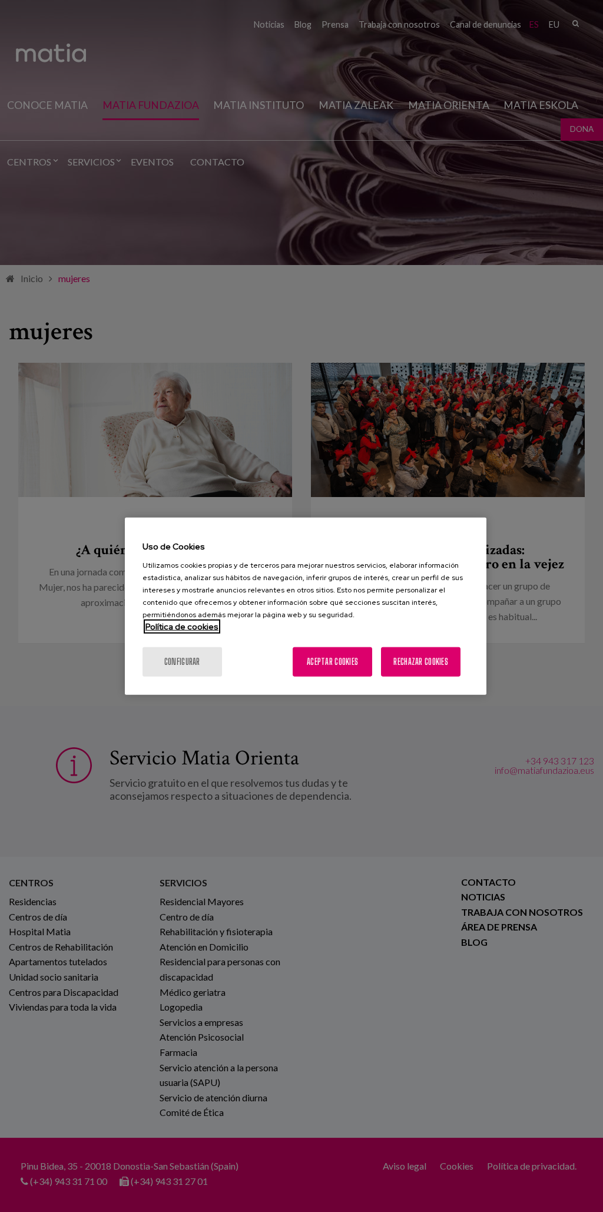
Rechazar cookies (420, 661)
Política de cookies (181, 626)
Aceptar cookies (332, 661)
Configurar (182, 661)
